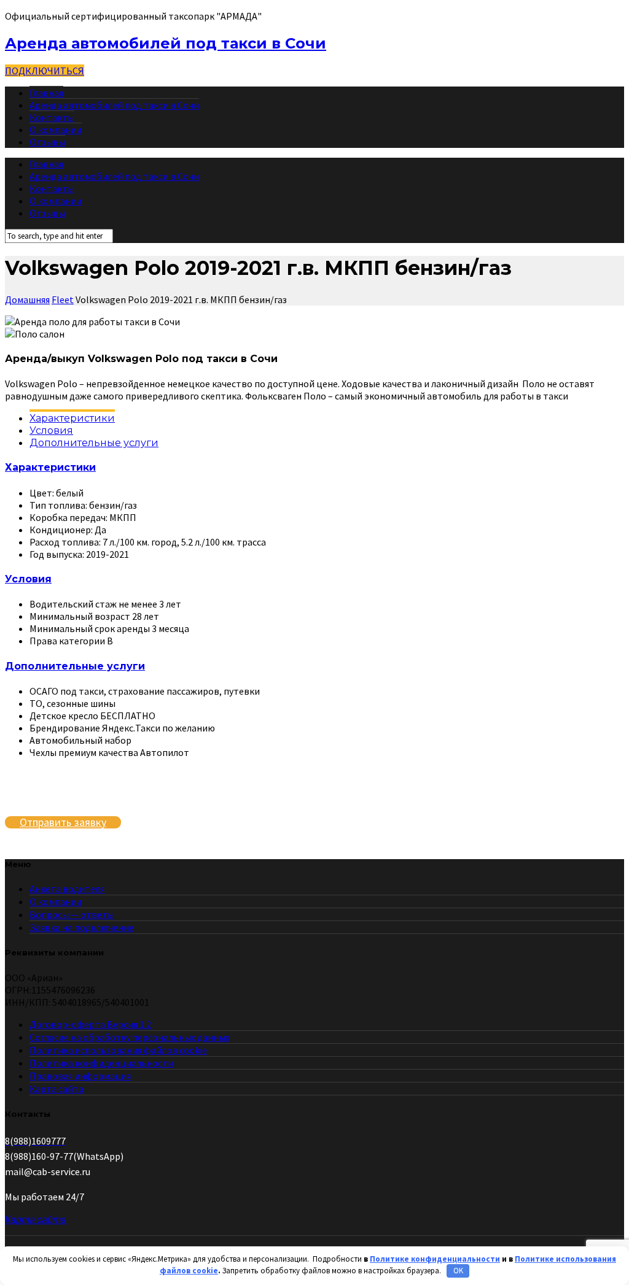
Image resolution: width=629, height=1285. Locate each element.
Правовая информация (80, 1076)
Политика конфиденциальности (101, 1063)
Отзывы (47, 142)
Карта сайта (56, 1088)
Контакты (51, 117)
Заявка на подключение (81, 927)
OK (458, 1270)
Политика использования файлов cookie (118, 1050)
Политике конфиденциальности (435, 1259)
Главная (46, 93)
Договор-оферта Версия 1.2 (90, 1024)
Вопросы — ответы (71, 914)
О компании (55, 129)
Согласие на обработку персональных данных (129, 1037)
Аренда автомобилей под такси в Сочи (165, 43)
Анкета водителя (66, 888)
